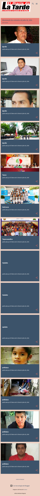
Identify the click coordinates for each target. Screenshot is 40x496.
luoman (25, 489)
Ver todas (5, 22)
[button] (37, 53)
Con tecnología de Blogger (21, 486)
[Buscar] (33, 3)
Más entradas (20, 479)
